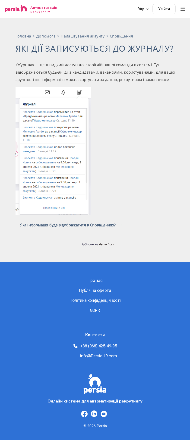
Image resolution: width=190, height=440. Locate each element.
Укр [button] (141, 9)
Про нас (95, 280)
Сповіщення (121, 36)
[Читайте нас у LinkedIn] (94, 414)
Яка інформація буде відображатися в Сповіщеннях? (68, 225)
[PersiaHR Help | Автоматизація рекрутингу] (95, 386)
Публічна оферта (95, 290)
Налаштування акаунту (82, 36)
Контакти (95, 334)
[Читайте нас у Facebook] (84, 414)
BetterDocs (106, 244)
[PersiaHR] (16, 9)
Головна (23, 36)
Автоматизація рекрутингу (43, 9)
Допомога (46, 36)
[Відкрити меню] (182, 9)
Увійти (164, 9)
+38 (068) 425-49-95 (98, 345)
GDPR (95, 310)
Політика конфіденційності (94, 300)
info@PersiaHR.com (98, 355)
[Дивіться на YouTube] (104, 414)
